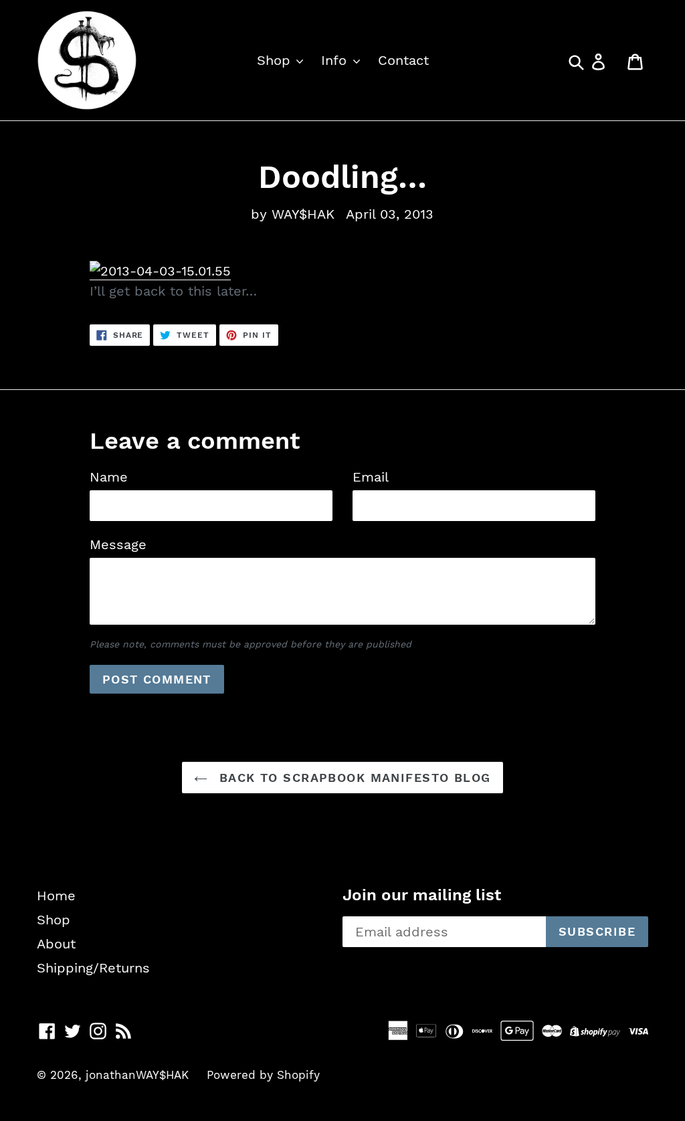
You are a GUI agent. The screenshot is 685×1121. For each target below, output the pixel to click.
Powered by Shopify (263, 1075)
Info (336, 60)
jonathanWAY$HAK (137, 1075)
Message (118, 544)
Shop (276, 60)
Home (56, 896)
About (56, 944)
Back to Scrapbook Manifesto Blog (352, 778)
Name (109, 477)
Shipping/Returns (93, 968)
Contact (403, 60)
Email (371, 477)
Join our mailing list (421, 895)
